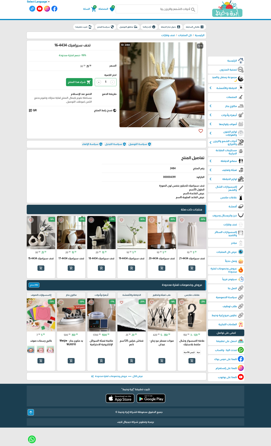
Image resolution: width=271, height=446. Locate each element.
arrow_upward (31, 412)
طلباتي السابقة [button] (195, 27)
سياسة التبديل (115, 144)
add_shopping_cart (192, 268)
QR (33, 110)
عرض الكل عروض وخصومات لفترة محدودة (116, 376)
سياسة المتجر (105, 27)
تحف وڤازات (168, 35)
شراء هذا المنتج (79, 82)
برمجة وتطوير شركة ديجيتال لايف (135, 421)
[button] (106, 9)
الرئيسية (199, 35)
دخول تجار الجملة (170, 27)
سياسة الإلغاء (92, 144)
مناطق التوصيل (128, 27)
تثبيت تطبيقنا (83, 27)
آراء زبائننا (149, 27)
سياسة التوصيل (139, 144)
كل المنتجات (185, 35)
